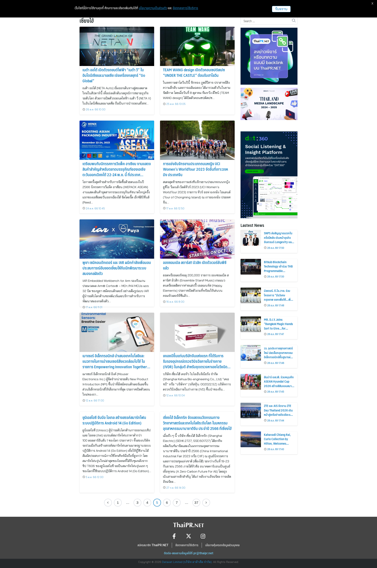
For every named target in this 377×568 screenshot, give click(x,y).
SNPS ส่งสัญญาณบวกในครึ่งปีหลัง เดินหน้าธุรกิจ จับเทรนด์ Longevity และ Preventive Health (278, 239)
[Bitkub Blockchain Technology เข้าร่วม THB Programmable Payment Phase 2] (251, 267)
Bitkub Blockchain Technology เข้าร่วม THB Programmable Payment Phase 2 (278, 268)
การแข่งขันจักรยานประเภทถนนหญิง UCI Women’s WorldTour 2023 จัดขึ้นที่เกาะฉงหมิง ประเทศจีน (195, 169)
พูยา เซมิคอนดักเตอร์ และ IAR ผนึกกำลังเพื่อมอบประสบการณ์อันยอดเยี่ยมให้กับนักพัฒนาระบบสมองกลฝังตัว (116, 268)
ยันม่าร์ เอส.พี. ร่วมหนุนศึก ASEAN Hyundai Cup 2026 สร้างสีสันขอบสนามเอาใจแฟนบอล (279, 383)
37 (196, 503)
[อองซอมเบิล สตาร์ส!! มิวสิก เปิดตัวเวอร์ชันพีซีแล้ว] (197, 239)
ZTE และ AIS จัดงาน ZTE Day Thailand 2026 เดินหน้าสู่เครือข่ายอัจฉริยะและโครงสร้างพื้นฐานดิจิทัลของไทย (278, 414)
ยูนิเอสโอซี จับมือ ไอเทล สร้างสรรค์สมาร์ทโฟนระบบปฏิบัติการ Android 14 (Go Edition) (114, 420)
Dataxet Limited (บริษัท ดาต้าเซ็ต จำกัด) (187, 562)
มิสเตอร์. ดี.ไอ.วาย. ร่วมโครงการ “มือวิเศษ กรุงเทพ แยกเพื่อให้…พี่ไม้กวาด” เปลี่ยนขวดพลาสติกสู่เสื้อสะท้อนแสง (278, 299)
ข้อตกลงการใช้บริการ (185, 8)
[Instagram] (203, 536)
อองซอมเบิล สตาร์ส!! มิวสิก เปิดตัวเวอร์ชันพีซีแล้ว (194, 265)
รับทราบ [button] (281, 9)
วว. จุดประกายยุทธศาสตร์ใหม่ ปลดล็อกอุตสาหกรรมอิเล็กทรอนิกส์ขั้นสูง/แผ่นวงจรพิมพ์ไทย (278, 354)
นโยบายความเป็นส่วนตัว (153, 8)
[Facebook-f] (174, 536)
